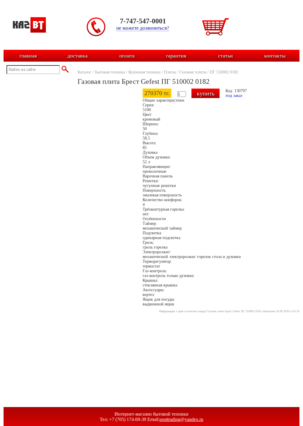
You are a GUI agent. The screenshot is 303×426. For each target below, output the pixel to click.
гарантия (176, 56)
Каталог (84, 72)
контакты (275, 56)
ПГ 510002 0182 (224, 72)
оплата (127, 56)
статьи (225, 56)
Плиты (170, 72)
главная (28, 56)
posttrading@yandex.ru (181, 419)
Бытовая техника (110, 72)
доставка (77, 56)
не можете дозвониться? (142, 28)
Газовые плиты (192, 72)
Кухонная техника (144, 72)
